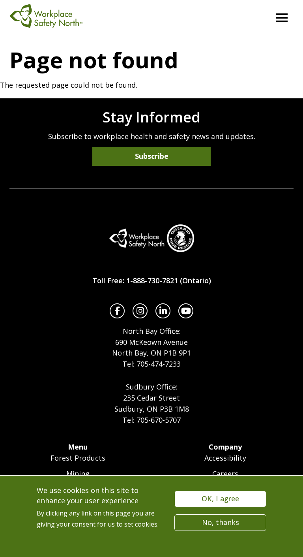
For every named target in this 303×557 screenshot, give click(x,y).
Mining (78, 473)
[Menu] (282, 17)
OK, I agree (220, 498)
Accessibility (225, 458)
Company (225, 447)
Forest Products (77, 458)
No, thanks (220, 522)
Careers (225, 473)
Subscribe (151, 156)
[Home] (151, 238)
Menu (78, 447)
